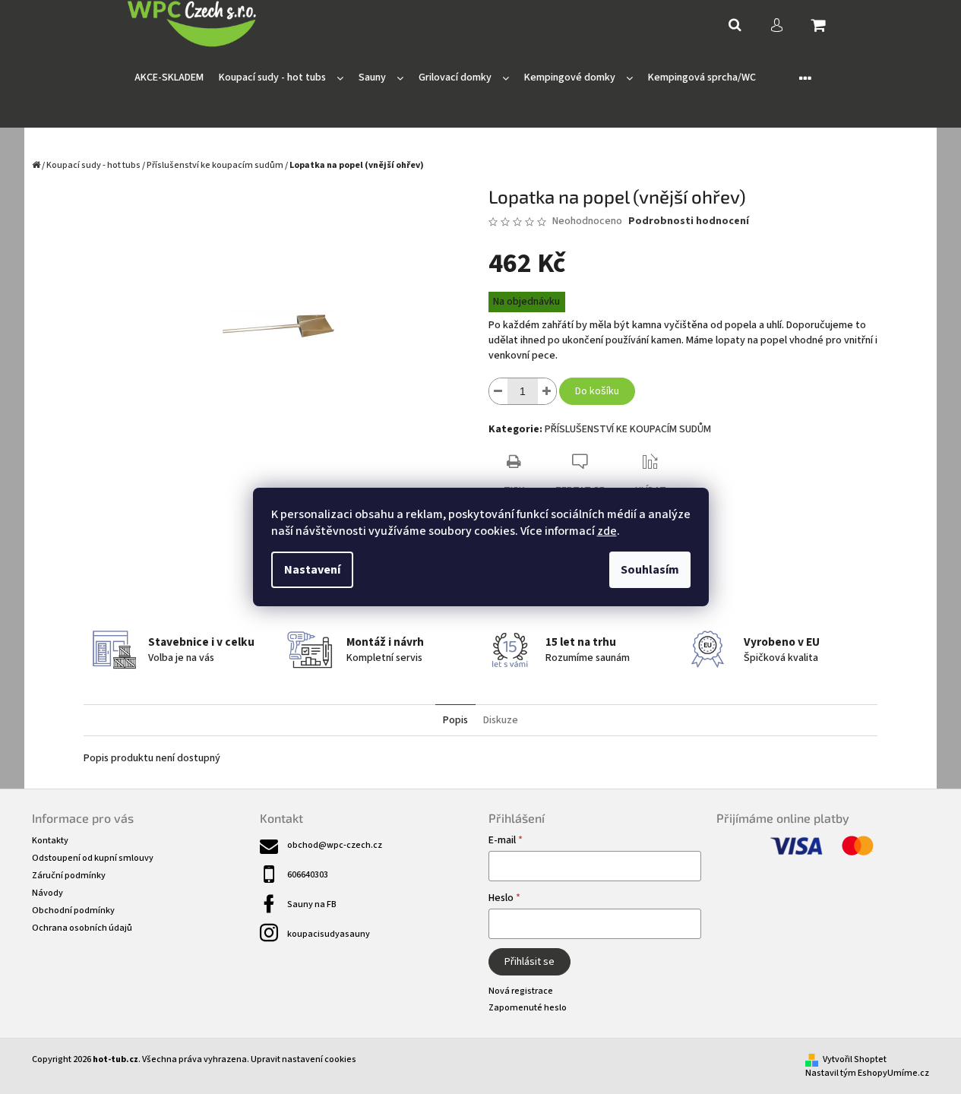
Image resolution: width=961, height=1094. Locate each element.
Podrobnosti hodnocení (688, 221)
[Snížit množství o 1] (498, 391)
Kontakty (50, 840)
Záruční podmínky (69, 875)
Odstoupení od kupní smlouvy (92, 858)
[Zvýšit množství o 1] (547, 391)
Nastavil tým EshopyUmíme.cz (867, 1073)
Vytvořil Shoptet (855, 1059)
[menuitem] (169, 78)
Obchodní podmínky (73, 910)
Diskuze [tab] (500, 720)
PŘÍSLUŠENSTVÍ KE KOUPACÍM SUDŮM (628, 429)
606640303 (307, 874)
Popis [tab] (455, 720)
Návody (47, 893)
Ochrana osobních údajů (82, 928)
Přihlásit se (529, 961)
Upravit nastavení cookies (303, 1059)
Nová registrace (520, 991)
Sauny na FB (312, 904)
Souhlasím (650, 569)
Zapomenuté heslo (527, 1007)
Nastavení (312, 569)
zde (607, 531)
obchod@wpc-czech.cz (334, 845)
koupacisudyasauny (328, 934)
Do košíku (597, 391)
